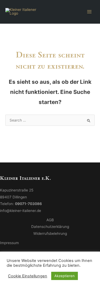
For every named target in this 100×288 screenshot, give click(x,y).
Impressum (9, 243)
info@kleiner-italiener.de (20, 210)
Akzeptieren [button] (64, 276)
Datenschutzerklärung (50, 226)
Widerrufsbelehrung (50, 233)
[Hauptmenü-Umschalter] (89, 11)
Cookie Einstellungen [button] (27, 276)
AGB (50, 220)
